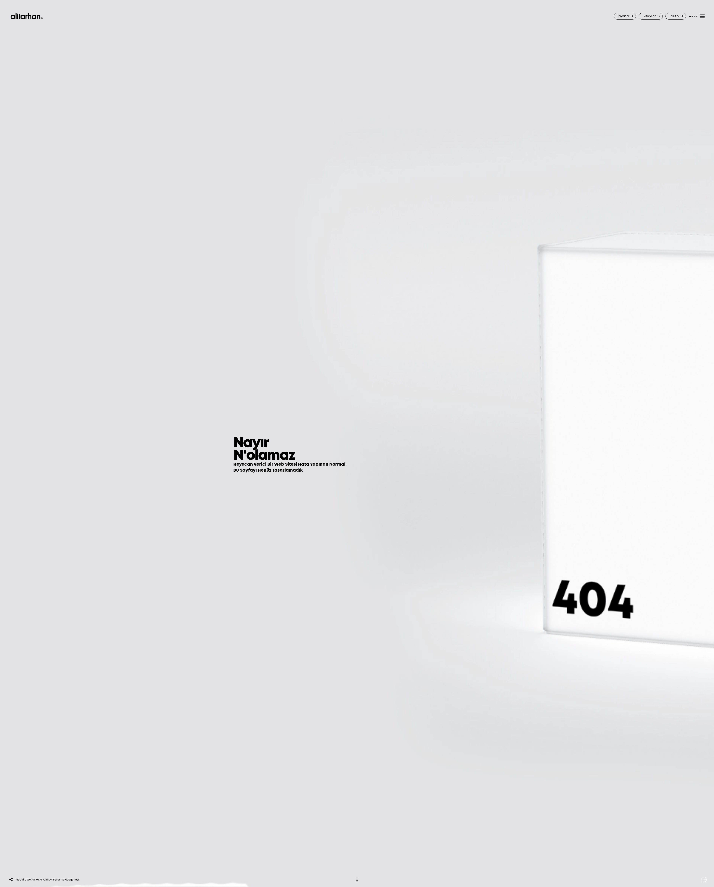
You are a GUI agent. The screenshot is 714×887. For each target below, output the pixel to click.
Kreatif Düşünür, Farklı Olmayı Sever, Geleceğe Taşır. (47, 879)
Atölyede (650, 16)
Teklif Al (674, 16)
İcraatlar (624, 16)
